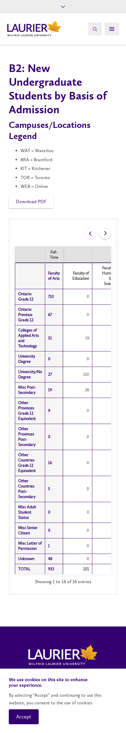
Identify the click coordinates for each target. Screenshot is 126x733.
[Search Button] (95, 29)
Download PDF (31, 201)
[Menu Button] (112, 29)
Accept (23, 716)
